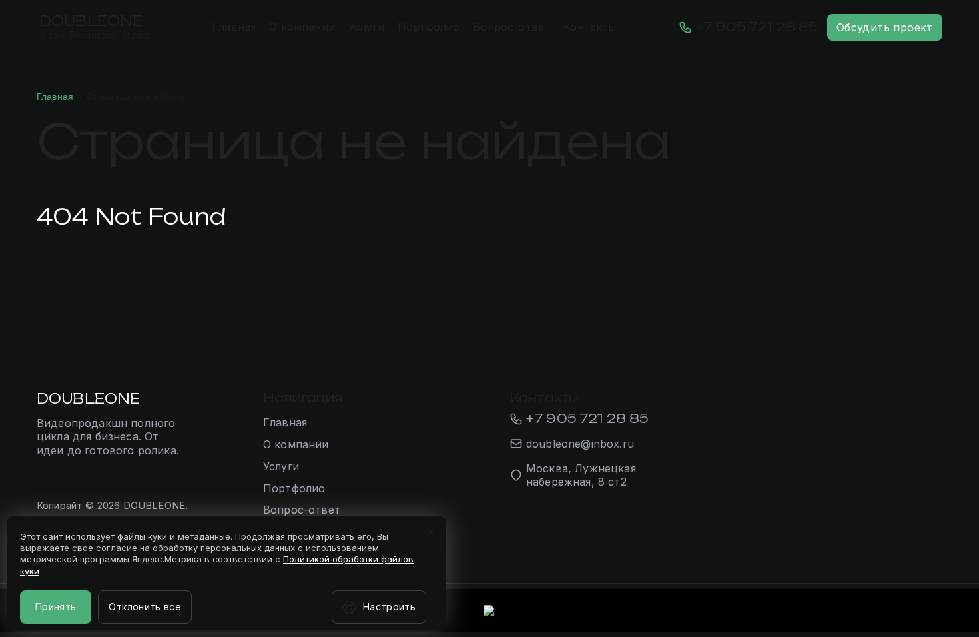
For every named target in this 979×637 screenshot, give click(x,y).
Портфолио (429, 26)
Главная (234, 26)
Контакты (589, 26)
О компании (302, 26)
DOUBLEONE (91, 21)
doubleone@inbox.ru (580, 443)
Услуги (366, 26)
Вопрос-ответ (511, 26)
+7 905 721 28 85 (756, 26)
